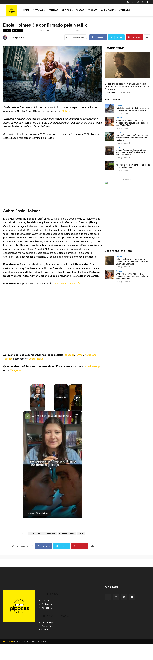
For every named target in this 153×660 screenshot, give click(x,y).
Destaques (109, 81)
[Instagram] (137, 2)
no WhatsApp (92, 366)
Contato (124, 10)
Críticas (53, 10)
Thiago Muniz (18, 37)
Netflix (81, 533)
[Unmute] (36, 409)
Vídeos (80, 10)
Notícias (38, 10)
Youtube (7, 358)
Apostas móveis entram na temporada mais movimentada (133, 166)
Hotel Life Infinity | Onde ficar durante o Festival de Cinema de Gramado (132, 109)
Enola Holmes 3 (36, 533)
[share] (76, 414)
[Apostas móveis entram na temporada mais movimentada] (109, 165)
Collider (66, 111)
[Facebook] (132, 2)
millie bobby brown (67, 533)
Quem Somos (108, 10)
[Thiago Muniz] (5, 37)
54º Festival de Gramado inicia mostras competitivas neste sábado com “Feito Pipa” (132, 122)
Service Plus (47, 622)
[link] (27, 416)
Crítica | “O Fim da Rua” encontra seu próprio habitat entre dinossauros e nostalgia (132, 137)
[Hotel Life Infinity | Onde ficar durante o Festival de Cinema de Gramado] (109, 108)
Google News (35, 358)
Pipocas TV (46, 607)
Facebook (68, 354)
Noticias (17, 31)
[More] (147, 37)
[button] (128, 2)
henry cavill (50, 533)
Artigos (66, 10)
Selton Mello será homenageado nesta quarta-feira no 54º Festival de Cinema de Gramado (127, 87)
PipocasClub (8, 641)
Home (26, 10)
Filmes (7, 31)
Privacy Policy (48, 626)
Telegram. (15, 370)
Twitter (79, 354)
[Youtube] (147, 2)
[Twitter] (142, 2)
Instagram (90, 354)
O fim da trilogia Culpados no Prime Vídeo (52, 415)
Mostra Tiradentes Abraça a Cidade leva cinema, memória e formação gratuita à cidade (132, 152)
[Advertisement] (127, 308)
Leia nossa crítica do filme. (69, 283)
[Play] (32, 409)
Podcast (93, 10)
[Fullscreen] (43, 409)
